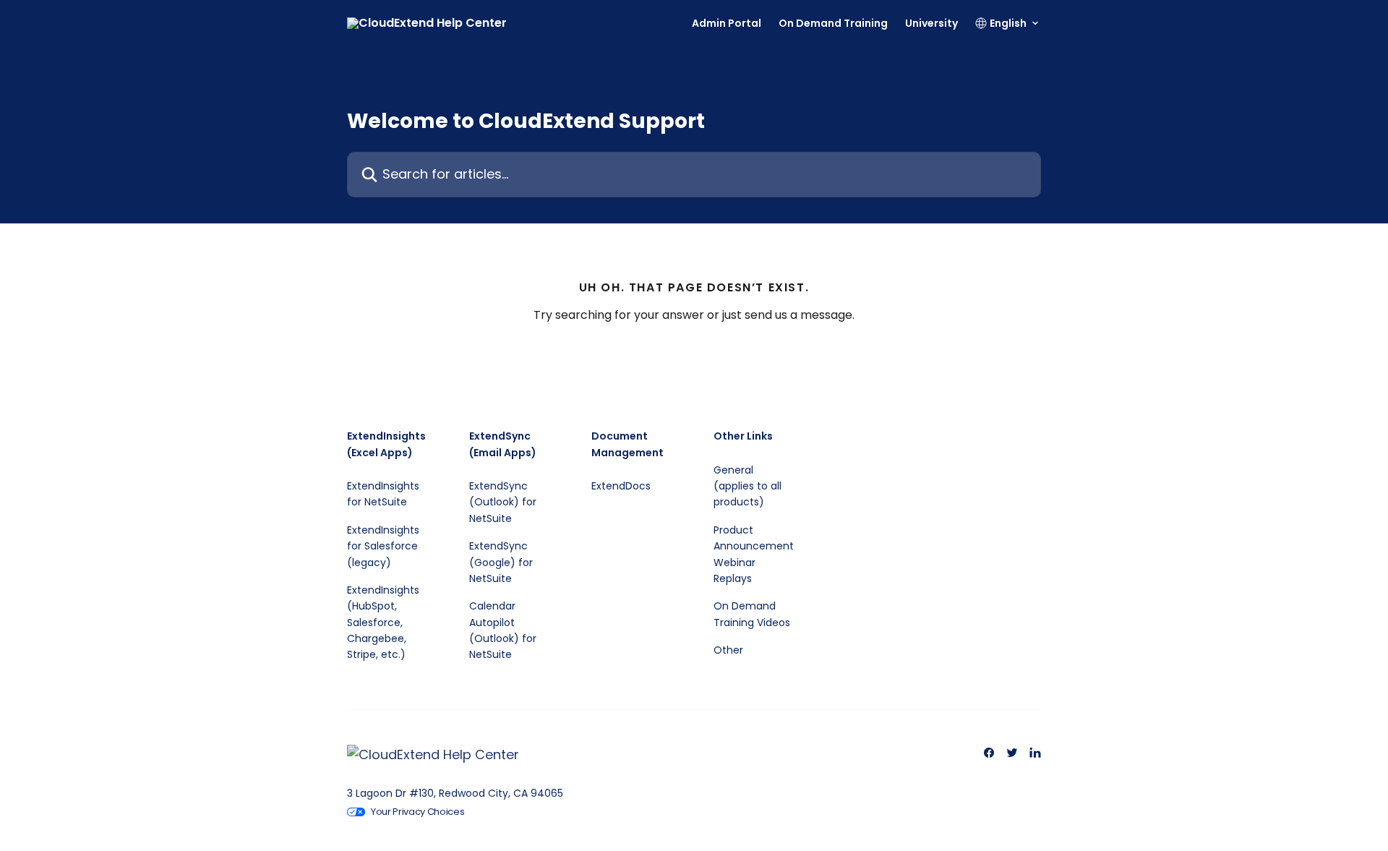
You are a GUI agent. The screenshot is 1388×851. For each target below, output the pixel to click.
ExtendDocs (621, 486)
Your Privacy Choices (418, 811)
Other (728, 650)
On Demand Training (833, 23)
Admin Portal (726, 23)
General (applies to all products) (747, 486)
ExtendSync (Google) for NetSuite (501, 562)
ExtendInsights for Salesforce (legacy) (383, 546)
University (931, 23)
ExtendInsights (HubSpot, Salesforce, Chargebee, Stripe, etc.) (383, 622)
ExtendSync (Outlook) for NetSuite (502, 502)
